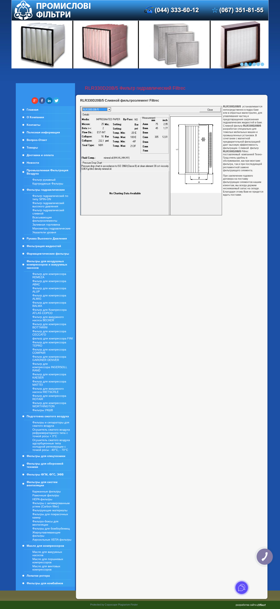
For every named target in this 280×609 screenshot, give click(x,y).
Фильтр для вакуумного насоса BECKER (48, 318)
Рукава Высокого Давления (47, 238)
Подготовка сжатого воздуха (48, 416)
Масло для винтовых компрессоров (46, 568)
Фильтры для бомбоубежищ (51, 528)
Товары (32, 147)
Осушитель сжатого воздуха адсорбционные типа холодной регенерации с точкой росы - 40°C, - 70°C (51, 444)
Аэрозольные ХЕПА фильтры (51, 539)
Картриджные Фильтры (47, 183)
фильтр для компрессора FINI (52, 338)
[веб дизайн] (261, 605)
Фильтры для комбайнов (45, 583)
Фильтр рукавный (44, 179)
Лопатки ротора (38, 575)
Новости (33, 162)
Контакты (33, 124)
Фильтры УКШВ (42, 410)
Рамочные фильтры (45, 495)
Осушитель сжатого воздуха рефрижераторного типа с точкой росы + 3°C (51, 433)
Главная (32, 109)
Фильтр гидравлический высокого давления (48, 204)
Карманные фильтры (46, 491)
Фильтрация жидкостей (44, 246)
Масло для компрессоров (45, 545)
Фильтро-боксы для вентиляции (45, 523)
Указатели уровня (44, 232)
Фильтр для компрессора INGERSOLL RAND (49, 367)
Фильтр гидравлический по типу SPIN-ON (50, 197)
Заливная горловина (46, 224)
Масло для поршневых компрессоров (47, 560)
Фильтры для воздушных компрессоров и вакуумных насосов (47, 264)
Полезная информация (43, 132)
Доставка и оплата (40, 155)
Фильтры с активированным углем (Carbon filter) (51, 504)
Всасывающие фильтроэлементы (44, 219)
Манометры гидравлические (51, 228)
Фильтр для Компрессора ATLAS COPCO (49, 311)
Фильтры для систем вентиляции (42, 483)
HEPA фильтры (42, 499)
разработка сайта (246, 604)
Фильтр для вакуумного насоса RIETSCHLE (48, 390)
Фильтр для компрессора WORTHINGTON (49, 404)
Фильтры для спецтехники (46, 456)
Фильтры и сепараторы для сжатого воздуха (50, 424)
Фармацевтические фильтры (48, 253)
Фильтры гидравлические (46, 189)
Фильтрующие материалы (49, 510)
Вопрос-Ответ (37, 140)
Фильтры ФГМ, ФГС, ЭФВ (45, 474)
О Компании (35, 117)
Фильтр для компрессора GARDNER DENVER (49, 358)
